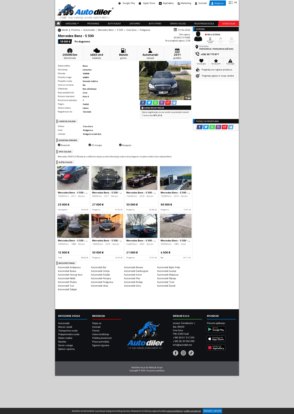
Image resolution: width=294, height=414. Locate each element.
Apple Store (148, 3)
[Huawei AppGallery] (216, 348)
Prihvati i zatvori (212, 410)
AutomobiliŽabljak (67, 289)
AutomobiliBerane (133, 267)
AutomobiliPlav (132, 278)
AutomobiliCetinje (100, 271)
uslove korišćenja (174, 410)
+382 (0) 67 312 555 (183, 337)
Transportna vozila (67, 330)
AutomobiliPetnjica (101, 278)
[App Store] (216, 339)
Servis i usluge (65, 345)
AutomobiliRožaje (133, 282)
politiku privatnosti (192, 410)
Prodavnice (93, 23)
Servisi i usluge (178, 23)
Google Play (128, 3)
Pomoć (96, 330)
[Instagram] (183, 353)
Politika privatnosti (102, 338)
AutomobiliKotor (133, 274)
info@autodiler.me (182, 345)
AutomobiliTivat (165, 282)
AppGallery (168, 3)
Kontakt (202, 3)
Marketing (186, 3)
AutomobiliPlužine (67, 282)
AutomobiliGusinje (166, 271)
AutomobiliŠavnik (166, 285)
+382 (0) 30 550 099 (183, 341)
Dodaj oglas (228, 23)
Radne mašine (65, 338)
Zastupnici (134, 23)
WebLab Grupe (156, 367)
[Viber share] (161, 102)
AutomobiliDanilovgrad (136, 271)
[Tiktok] (191, 353)
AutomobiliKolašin (100, 274)
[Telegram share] (174, 102)
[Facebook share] (142, 102)
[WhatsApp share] (155, 102)
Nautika (62, 341)
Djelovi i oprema (66, 349)
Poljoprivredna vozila (68, 334)
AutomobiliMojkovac (168, 274)
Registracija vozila (204, 23)
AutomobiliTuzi (66, 285)
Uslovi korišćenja (100, 334)
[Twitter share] (149, 102)
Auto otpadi (155, 23)
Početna (75, 30)
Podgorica (145, 30)
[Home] (57, 23)
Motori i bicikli (65, 327)
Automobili (88, 30)
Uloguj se (219, 3)
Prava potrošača (100, 341)
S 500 (120, 30)
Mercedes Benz (106, 30)
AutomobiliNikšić (66, 278)
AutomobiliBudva (67, 271)
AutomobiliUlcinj (99, 285)
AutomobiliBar (98, 267)
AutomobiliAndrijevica (69, 267)
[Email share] (168, 102)
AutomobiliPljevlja (166, 278)
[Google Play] (216, 329)
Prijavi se (96, 323)
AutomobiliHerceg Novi (70, 274)
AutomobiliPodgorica (102, 282)
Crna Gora (131, 30)
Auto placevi (114, 23)
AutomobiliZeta (132, 285)
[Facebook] (175, 353)
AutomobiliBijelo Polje (168, 267)
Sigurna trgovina (100, 345)
